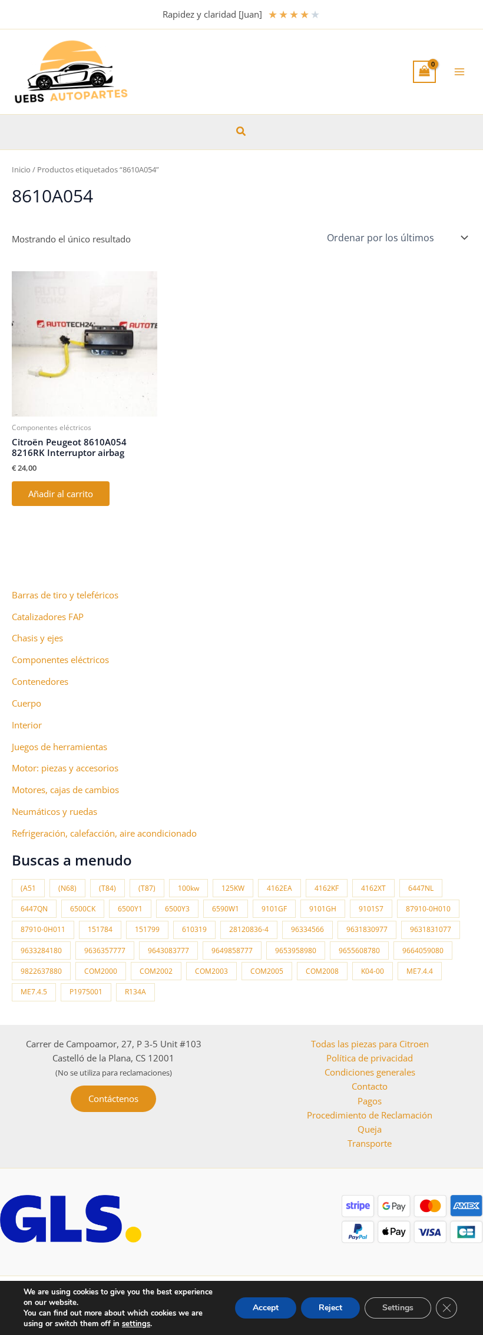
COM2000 (100, 971)
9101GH (322, 908)
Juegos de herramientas (59, 747)
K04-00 (372, 971)
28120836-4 (249, 929)
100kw (188, 888)
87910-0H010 (428, 908)
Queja (370, 1129)
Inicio (21, 169)
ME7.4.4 (419, 971)
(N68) (67, 888)
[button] (241, 131)
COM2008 (322, 971)
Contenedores (40, 681)
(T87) (147, 888)
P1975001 (86, 991)
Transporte (370, 1143)
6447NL (421, 888)
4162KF (327, 888)
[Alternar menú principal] (459, 72)
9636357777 (104, 950)
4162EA (279, 888)
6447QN (34, 908)
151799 (147, 929)
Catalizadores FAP (48, 616)
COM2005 (266, 971)
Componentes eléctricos (60, 659)
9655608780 (359, 950)
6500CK (82, 908)
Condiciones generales (370, 1072)
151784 (100, 929)
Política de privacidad (369, 1058)
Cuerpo (26, 703)
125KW (232, 888)
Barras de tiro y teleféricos (65, 595)
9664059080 (423, 950)
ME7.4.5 (34, 991)
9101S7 (371, 908)
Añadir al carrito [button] (60, 494)
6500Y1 (130, 908)
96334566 (307, 929)
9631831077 (430, 929)
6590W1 (225, 908)
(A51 (28, 888)
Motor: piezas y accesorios (65, 768)
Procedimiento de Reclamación (369, 1115)
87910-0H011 (43, 929)
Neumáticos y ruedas (54, 811)
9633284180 (41, 950)
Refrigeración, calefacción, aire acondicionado (104, 833)
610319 (194, 929)
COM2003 (211, 971)
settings (136, 1324)
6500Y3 (177, 908)
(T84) (107, 888)
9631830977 (367, 929)
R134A (135, 991)
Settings (397, 1307)
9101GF (274, 908)
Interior (27, 725)
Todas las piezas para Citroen (370, 1044)
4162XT (373, 888)
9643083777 (168, 950)
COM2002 (156, 971)
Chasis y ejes (37, 638)
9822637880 (41, 971)
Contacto (370, 1086)
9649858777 (232, 950)
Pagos (370, 1101)
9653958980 (295, 950)
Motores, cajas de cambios (65, 789)
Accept (266, 1307)
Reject (330, 1307)
